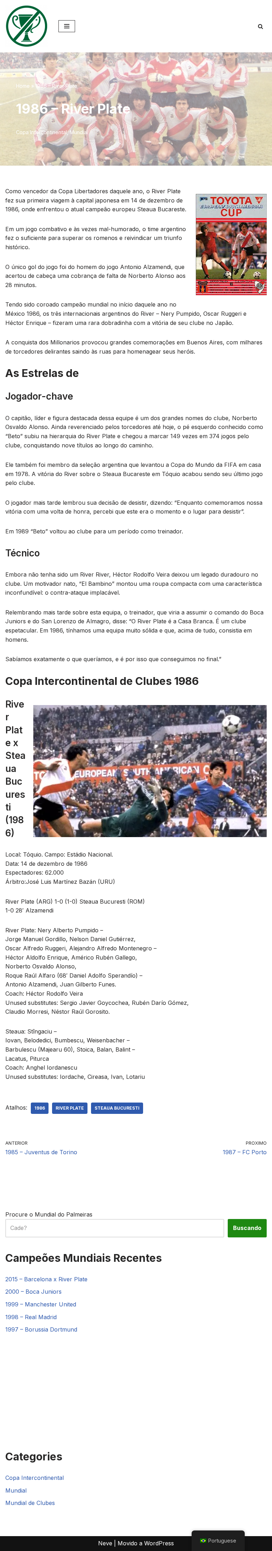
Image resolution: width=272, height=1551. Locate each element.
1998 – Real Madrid (31, 1317)
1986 (39, 1108)
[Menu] (66, 26)
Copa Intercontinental (41, 132)
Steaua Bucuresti (117, 1108)
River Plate (70, 1108)
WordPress (159, 1543)
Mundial (79, 132)
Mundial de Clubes (30, 1502)
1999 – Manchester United (40, 1304)
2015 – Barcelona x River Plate (46, 1279)
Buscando (247, 1227)
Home (23, 86)
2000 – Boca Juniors (33, 1291)
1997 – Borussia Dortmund (41, 1329)
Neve (105, 1543)
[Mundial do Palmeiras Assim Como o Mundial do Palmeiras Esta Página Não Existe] (26, 26)
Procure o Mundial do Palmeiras (48, 1214)
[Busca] (260, 26)
